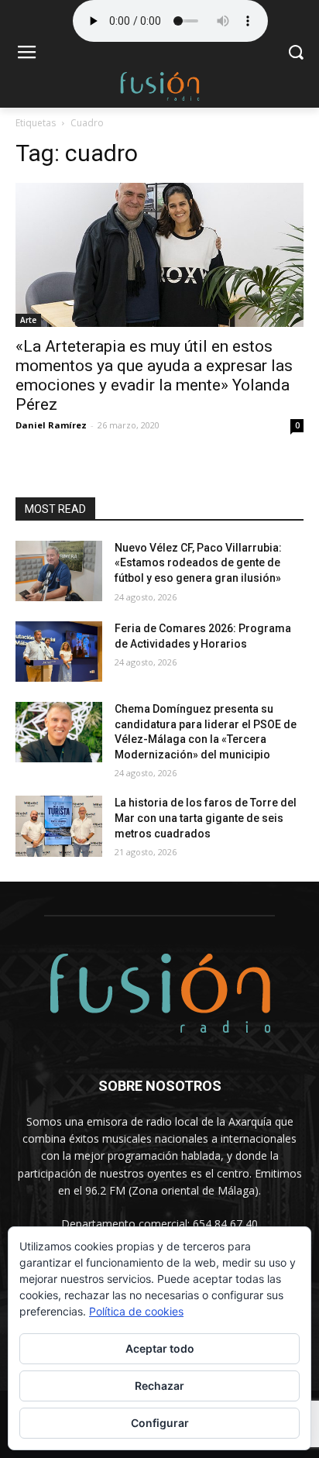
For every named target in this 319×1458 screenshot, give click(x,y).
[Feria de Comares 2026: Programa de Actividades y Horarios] (58, 651)
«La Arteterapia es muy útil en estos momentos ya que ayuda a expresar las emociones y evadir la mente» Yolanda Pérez (154, 375)
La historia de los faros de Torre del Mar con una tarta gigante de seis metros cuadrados (206, 817)
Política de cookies (136, 1311)
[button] (296, 54)
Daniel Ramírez (51, 425)
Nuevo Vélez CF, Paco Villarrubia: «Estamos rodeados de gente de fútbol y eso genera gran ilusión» (198, 563)
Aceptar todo (159, 1348)
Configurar (160, 1422)
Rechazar (159, 1385)
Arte (28, 320)
